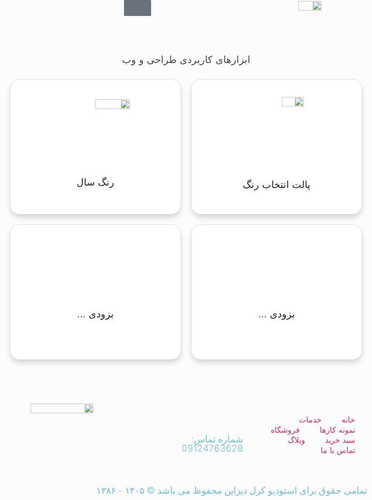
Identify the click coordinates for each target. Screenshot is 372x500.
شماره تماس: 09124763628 (212, 444)
